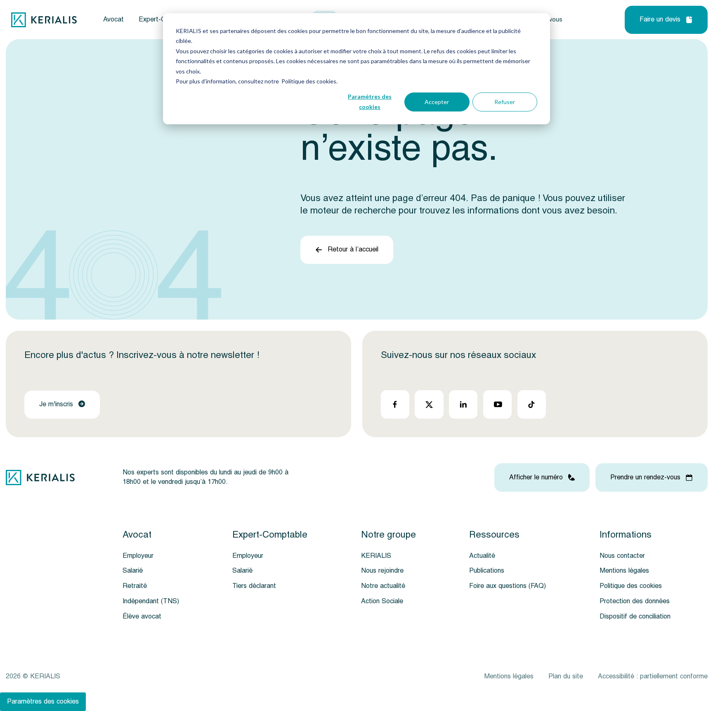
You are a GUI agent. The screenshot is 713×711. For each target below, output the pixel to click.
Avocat (113, 19)
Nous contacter (622, 555)
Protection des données (635, 601)
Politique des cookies (631, 586)
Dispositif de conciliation (635, 616)
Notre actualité (383, 586)
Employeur (138, 555)
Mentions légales (624, 570)
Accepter (437, 101)
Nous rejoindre (382, 570)
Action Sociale (382, 601)
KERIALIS (376, 555)
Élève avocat (142, 616)
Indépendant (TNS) (151, 601)
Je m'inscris (56, 404)
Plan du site (565, 676)
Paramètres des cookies (370, 101)
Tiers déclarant (254, 586)
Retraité (135, 586)
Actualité (482, 555)
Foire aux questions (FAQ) (507, 586)
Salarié (133, 570)
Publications (486, 570)
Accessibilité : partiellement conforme (653, 676)
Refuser (504, 101)
